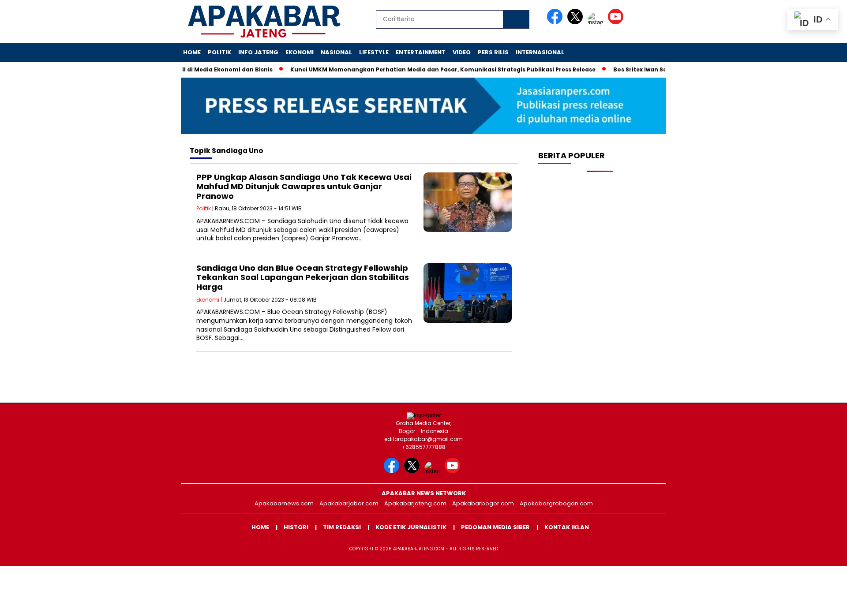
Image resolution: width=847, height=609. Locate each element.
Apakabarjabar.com (349, 503)
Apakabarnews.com (284, 503)
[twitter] (576, 22)
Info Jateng (258, 52)
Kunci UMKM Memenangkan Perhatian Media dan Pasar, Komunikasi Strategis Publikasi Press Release (429, 69)
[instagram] (597, 22)
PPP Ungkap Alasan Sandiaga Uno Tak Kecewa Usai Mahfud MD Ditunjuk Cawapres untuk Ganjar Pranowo (304, 187)
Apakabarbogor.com (483, 503)
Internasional (540, 52)
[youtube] (617, 22)
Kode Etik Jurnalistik (410, 527)
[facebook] (556, 22)
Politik (219, 52)
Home (192, 52)
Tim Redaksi (342, 527)
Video (462, 52)
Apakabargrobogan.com (556, 503)
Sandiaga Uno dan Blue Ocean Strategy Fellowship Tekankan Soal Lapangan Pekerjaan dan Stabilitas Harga (302, 277)
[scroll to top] (814, 595)
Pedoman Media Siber (495, 527)
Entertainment (421, 52)
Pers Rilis (493, 52)
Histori (296, 527)
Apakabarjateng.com (415, 503)
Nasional (336, 52)
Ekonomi (299, 52)
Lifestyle (374, 52)
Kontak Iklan (566, 527)
